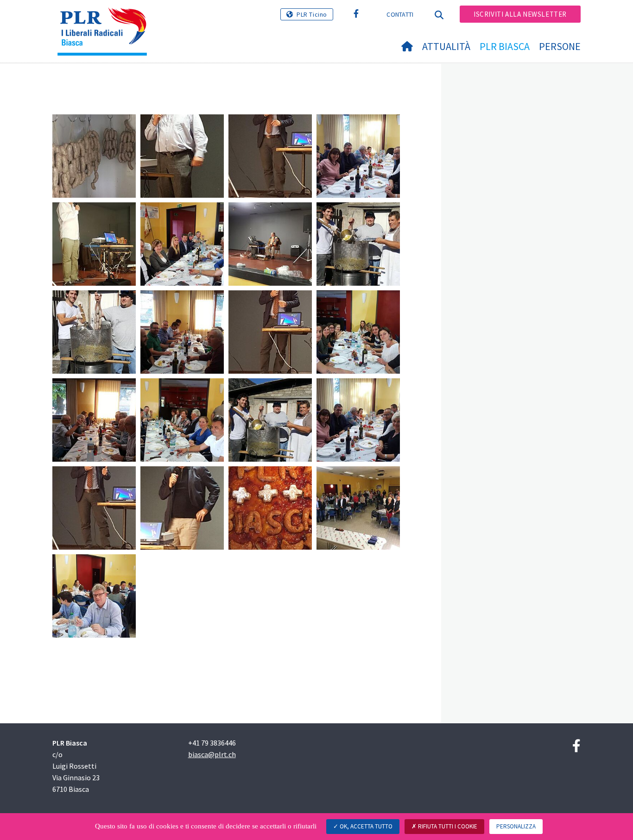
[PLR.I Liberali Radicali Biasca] (105, 19)
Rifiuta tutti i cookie (447, 826)
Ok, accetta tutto (365, 826)
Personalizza (516, 826)
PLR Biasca (505, 46)
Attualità (446, 46)
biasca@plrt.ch (212, 754)
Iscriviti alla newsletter (520, 14)
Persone (560, 46)
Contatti (399, 14)
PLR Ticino (312, 14)
